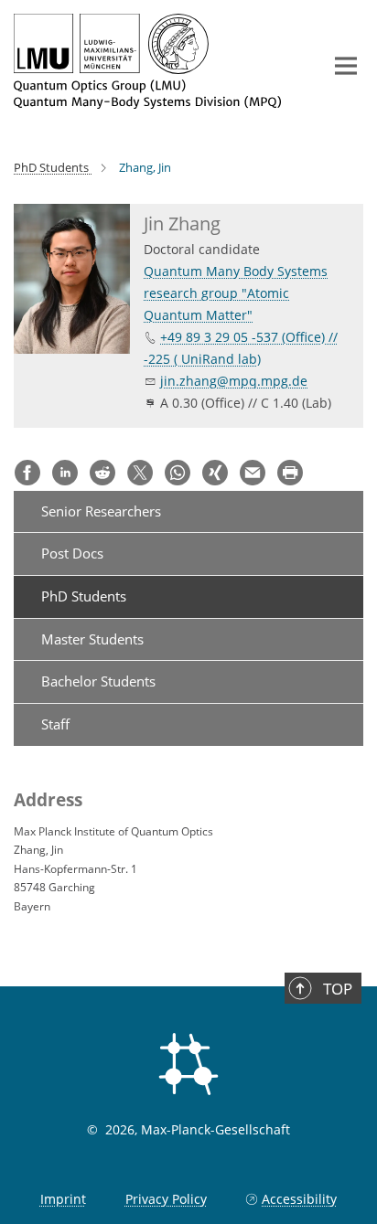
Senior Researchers (101, 511)
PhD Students (83, 596)
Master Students (92, 639)
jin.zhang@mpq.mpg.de (233, 380)
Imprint (63, 1199)
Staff (55, 724)
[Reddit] (102, 472)
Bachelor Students (98, 681)
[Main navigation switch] (346, 66)
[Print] (290, 472)
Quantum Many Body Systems (236, 271)
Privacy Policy (166, 1199)
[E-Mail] (252, 472)
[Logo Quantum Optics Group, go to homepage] (154, 61)
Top (337, 988)
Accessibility (299, 1199)
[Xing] (215, 472)
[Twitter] (140, 472)
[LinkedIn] (65, 472)
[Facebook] (27, 472)
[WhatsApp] (177, 472)
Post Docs (72, 553)
